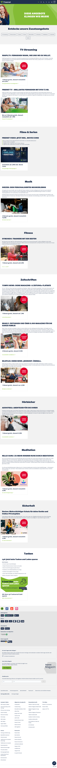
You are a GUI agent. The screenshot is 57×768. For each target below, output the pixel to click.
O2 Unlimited (31, 725)
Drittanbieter (3, 760)
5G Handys (3, 717)
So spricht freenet (18, 753)
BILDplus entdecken (6, 389)
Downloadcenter (4, 745)
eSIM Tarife (17, 717)
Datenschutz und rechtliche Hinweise (43, 690)
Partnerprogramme (14, 690)
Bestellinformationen (5, 735)
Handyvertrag (17, 706)
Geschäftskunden (4, 690)
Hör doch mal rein (6, 219)
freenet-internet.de (18, 741)
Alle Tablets (3, 721)
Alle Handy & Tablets (5, 704)
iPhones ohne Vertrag (5, 710)
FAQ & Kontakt (4, 737)
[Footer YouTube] (11, 608)
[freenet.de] (6, 2)
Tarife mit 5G (17, 715)
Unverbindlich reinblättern (8, 354)
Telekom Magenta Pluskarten (35, 712)
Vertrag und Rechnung (5, 732)
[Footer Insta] (16, 608)
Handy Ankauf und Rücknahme (4, 755)
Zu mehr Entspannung (7, 492)
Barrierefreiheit (23, 690)
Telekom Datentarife (33, 714)
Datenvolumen (18, 724)
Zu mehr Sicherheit (6, 540)
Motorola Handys (4, 714)
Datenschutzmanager (5, 747)
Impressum (30, 690)
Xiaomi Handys (4, 712)
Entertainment (4, 757)
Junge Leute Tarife (18, 713)
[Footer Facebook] (7, 608)
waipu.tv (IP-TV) (45, 709)
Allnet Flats (17, 711)
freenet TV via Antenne (47, 704)
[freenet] (51, 2)
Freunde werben (4, 749)
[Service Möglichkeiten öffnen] (54, 763)
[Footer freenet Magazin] (2, 608)
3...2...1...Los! (5, 266)
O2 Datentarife (32, 727)
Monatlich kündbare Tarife (20, 709)
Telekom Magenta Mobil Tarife (35, 706)
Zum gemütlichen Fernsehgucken (10, 83)
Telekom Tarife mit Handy (34, 704)
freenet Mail (17, 732)
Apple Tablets (3, 723)
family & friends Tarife (19, 720)
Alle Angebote (17, 726)
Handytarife (17, 704)
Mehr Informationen (7, 598)
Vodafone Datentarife (33, 719)
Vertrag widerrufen (5, 694)
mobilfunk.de (17, 748)
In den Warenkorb (6, 317)
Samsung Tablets (4, 725)
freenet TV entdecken (7, 119)
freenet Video (45, 706)
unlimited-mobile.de (19, 744)
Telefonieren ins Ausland (6, 743)
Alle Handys (3, 719)
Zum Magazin (7, 667)
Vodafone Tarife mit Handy (34, 717)
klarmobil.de (17, 735)
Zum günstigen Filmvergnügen (9, 168)
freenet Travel (17, 722)
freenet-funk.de (18, 737)
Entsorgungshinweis (5, 752)
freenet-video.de (18, 739)
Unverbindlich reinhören (7, 437)
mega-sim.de (17, 750)
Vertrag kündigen (15, 694)
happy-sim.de (17, 746)
